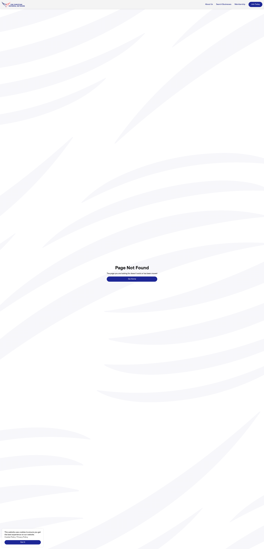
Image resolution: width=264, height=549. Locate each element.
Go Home (132, 279)
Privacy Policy (22, 537)
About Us (209, 4)
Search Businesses (223, 4)
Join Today (255, 4)
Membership (240, 4)
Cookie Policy (10, 537)
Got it (22, 542)
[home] (13, 4)
